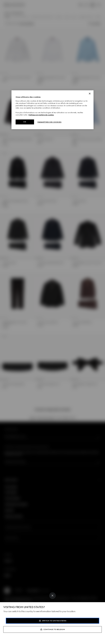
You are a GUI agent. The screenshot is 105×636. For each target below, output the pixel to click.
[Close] (52, 595)
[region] (52, 109)
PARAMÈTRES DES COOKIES (49, 122)
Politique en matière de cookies (41, 115)
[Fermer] (90, 94)
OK (24, 122)
